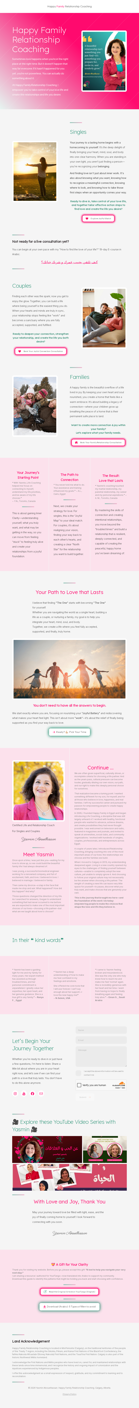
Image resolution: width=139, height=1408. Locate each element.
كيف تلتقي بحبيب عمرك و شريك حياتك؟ (69, 262)
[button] (98, 218)
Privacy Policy (69, 1394)
